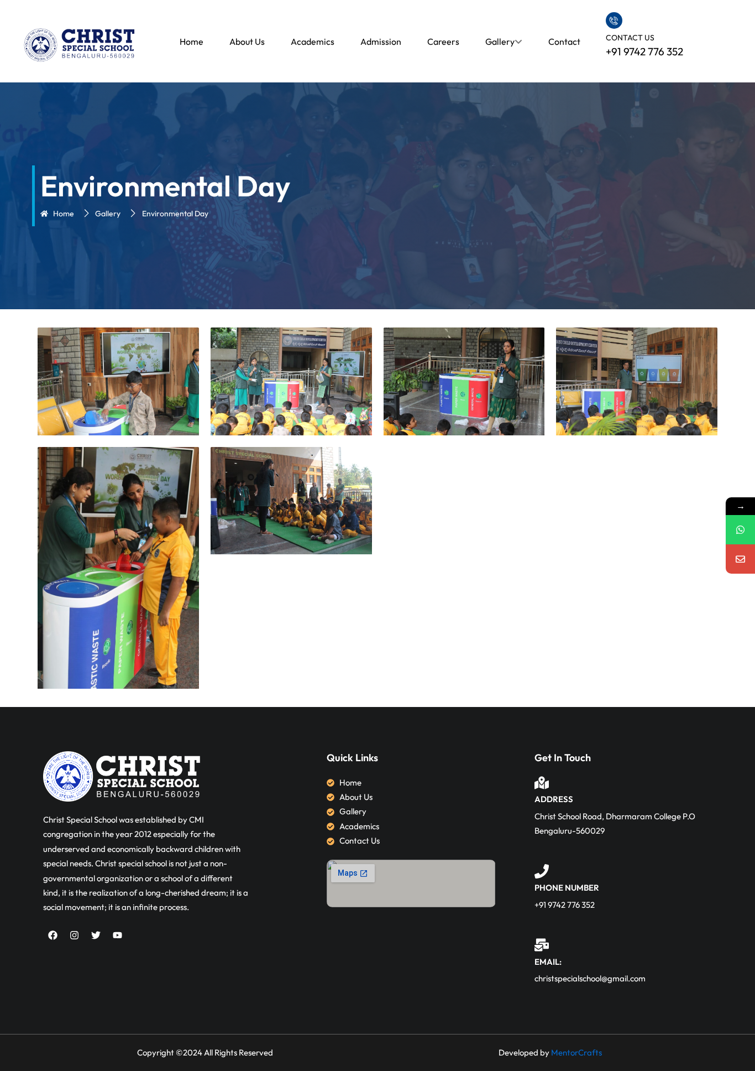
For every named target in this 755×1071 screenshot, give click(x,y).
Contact (564, 41)
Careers (443, 41)
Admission (380, 41)
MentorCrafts (576, 1052)
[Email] (740, 559)
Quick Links (352, 757)
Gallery (500, 41)
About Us (247, 41)
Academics (312, 41)
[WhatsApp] (740, 529)
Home (191, 41)
